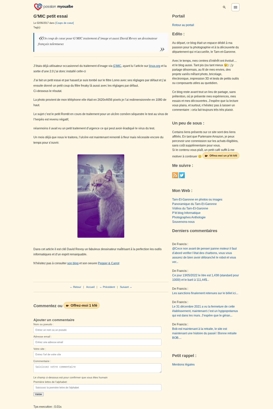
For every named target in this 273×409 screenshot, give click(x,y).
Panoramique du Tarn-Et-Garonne (194, 204)
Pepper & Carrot (108, 263)
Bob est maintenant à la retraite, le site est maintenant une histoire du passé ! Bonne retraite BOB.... (204, 333)
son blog (73, 263)
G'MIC (117, 65)
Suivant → (126, 286)
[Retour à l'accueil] (53, 6)
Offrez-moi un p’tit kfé (223, 155)
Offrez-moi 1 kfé (84, 305)
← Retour (75, 286)
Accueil (90, 286)
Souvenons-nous (183, 221)
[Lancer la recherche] (224, 7)
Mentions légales (183, 364)
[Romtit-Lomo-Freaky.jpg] (100, 196)
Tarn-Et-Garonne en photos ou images (197, 199)
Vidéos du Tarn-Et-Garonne (190, 208)
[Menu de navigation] (235, 7)
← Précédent (107, 286)
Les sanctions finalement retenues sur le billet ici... (205, 293)
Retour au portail (183, 25)
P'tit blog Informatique (186, 212)
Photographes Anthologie (189, 217)
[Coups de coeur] (64, 23)
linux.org (154, 65)
